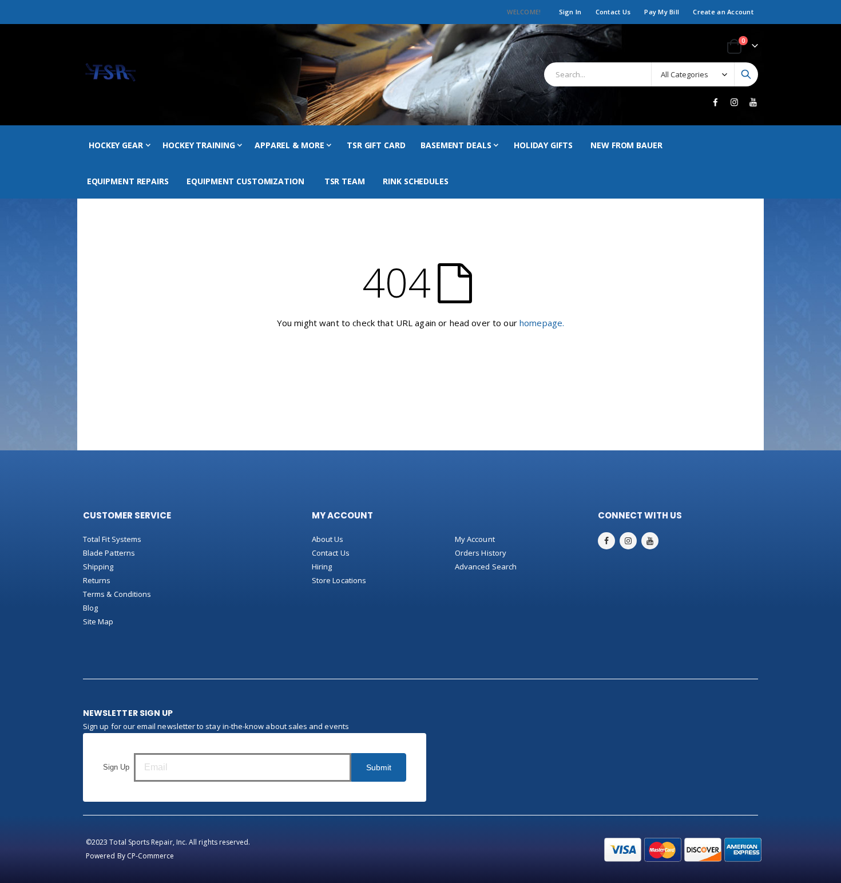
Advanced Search (486, 566)
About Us (328, 539)
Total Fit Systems (112, 539)
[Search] (746, 74)
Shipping (98, 566)
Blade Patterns (109, 553)
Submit (378, 767)
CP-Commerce (150, 856)
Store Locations (339, 580)
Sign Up (116, 767)
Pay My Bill (661, 11)
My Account (475, 539)
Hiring (322, 566)
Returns (96, 580)
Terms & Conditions (117, 594)
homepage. (541, 322)
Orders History (480, 553)
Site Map (98, 621)
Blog (90, 608)
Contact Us (613, 11)
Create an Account (723, 11)
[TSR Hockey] (110, 74)
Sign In (570, 11)
